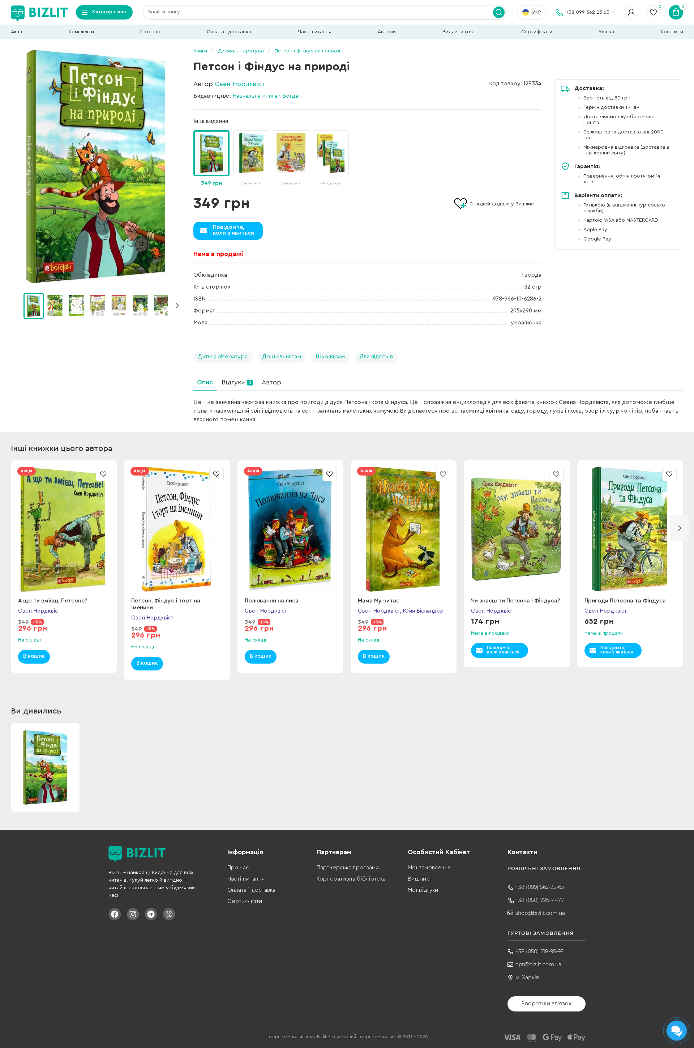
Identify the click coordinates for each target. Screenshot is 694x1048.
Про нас (150, 31)
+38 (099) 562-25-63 (539, 887)
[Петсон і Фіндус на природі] (96, 166)
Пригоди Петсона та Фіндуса (625, 601)
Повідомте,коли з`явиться (233, 230)
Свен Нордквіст (240, 84)
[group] (251, 158)
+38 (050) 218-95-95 (539, 951)
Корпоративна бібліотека (351, 879)
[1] (55, 305)
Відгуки (236, 382)
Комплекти (81, 31)
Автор (271, 382)
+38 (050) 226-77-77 (539, 900)
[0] (34, 306)
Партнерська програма (348, 867)
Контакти (672, 31)
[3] (98, 305)
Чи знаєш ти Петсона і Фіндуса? (515, 601)
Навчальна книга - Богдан (266, 96)
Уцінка (606, 31)
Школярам (330, 356)
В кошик (34, 656)
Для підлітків (376, 356)
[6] (162, 305)
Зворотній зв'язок (546, 1003)
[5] (140, 305)
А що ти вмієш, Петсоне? (52, 601)
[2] (76, 305)
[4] (119, 305)
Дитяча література (223, 356)
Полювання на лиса (272, 601)
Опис (205, 382)
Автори (387, 31)
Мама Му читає (378, 601)
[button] (177, 306)
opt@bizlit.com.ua (538, 964)
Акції (16, 31)
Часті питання (314, 31)
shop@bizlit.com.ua (540, 913)
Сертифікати (536, 31)
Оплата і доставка (229, 31)
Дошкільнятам (281, 356)
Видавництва (458, 31)
